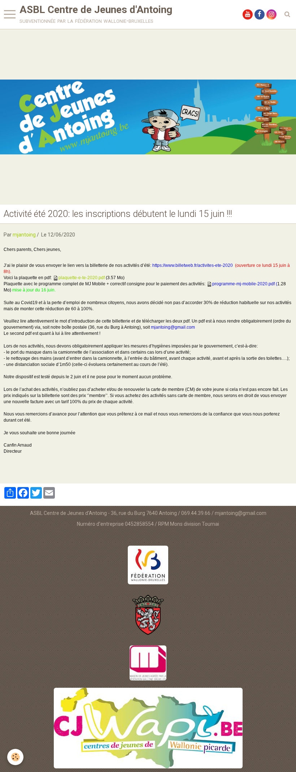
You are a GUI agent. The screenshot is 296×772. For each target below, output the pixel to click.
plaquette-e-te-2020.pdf (81, 277)
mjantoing (24, 235)
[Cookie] (15, 757)
